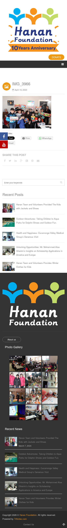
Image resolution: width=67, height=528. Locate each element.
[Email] (38, 160)
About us (11, 339)
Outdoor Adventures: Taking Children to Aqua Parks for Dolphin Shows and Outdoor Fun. (37, 220)
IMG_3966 (21, 83)
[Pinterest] (32, 160)
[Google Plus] (21, 160)
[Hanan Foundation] (33, 30)
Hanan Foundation (28, 514)
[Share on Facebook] (4, 160)
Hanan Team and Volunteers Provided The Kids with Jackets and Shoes (38, 206)
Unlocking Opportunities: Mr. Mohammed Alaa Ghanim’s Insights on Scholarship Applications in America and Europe (39, 250)
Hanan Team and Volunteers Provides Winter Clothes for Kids (37, 264)
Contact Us (28, 524)
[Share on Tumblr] (27, 160)
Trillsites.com (20, 518)
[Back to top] (63, 524)
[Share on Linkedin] (15, 160)
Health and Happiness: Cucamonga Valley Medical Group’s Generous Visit (40, 234)
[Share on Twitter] (10, 160)
